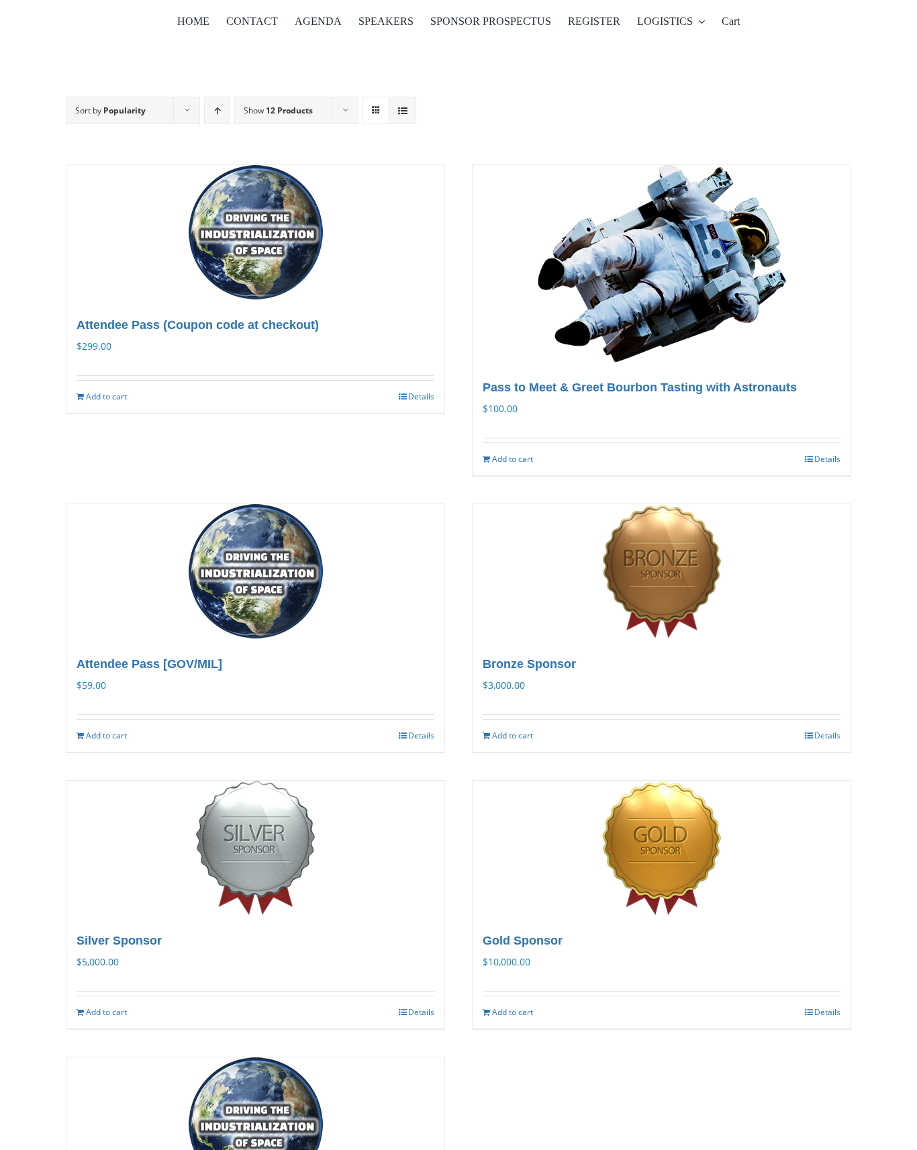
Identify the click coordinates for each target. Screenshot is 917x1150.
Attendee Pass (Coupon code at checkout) (198, 325)
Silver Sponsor (119, 940)
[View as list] (402, 110)
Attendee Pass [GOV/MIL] (149, 664)
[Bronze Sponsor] (662, 571)
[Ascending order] (217, 110)
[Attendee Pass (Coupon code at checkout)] (255, 232)
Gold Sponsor (523, 940)
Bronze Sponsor (529, 664)
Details (421, 396)
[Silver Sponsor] (255, 848)
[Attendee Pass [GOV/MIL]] (255, 571)
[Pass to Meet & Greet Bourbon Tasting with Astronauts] (662, 263)
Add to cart (106, 396)
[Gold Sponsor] (662, 848)
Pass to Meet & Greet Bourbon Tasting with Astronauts (640, 387)
